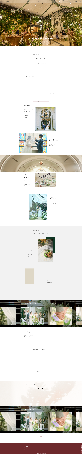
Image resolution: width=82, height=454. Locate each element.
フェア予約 (81, 446)
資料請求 (81, 451)
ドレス (41, 449)
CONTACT (76, 1)
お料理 (41, 450)
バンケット (42, 447)
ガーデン (42, 448)
